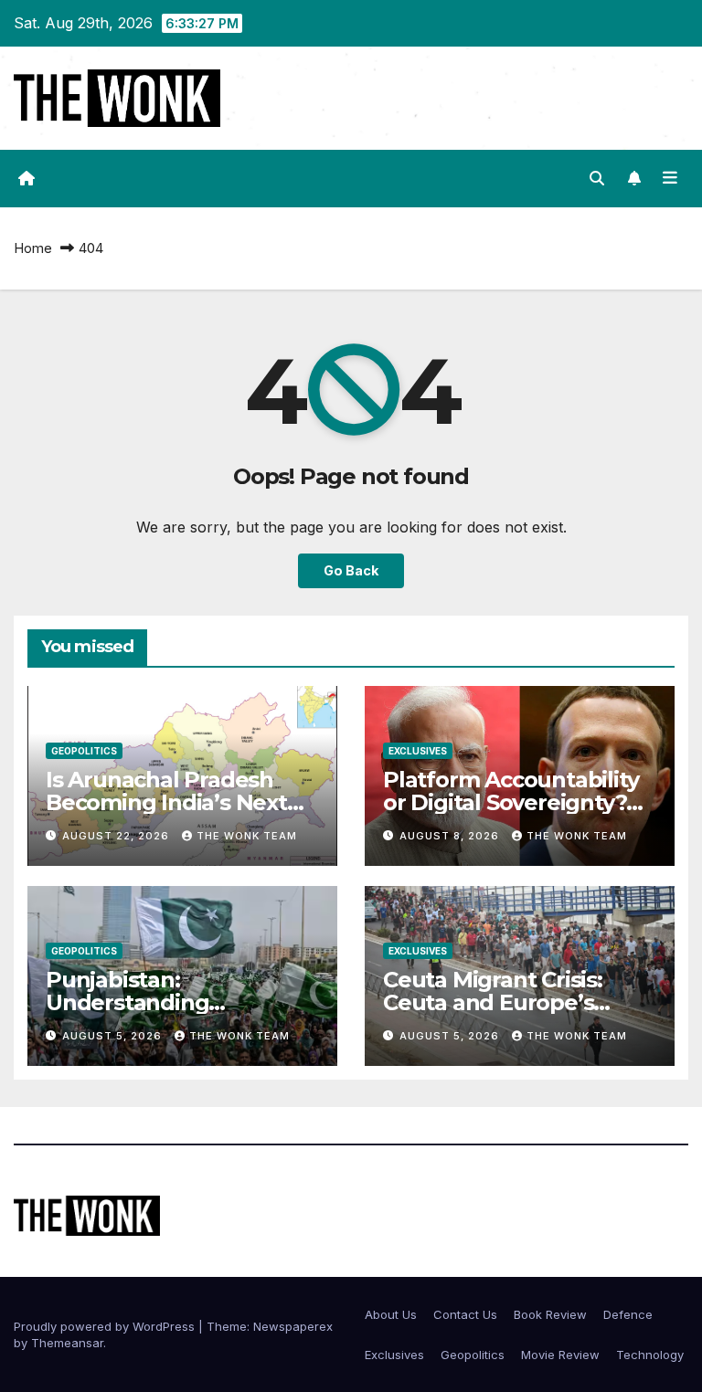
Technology (650, 1354)
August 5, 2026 (113, 1035)
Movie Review (560, 1354)
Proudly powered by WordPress (106, 1326)
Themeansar (67, 1342)
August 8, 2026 (451, 835)
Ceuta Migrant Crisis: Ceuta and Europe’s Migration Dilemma (492, 1002)
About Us (391, 1314)
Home (33, 248)
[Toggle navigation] (670, 178)
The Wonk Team (247, 835)
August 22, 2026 (117, 835)
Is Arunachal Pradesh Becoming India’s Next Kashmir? (166, 802)
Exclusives (417, 750)
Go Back (351, 570)
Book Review (550, 1314)
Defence (628, 1314)
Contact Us (465, 1314)
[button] (597, 178)
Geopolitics (84, 750)
